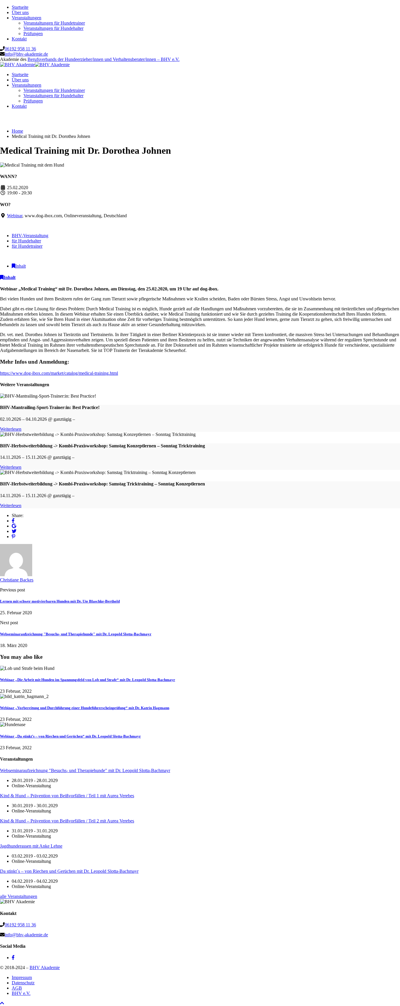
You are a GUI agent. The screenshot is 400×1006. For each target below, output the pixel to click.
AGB (17, 988)
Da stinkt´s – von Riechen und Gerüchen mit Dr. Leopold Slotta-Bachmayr (69, 871)
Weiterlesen (10, 429)
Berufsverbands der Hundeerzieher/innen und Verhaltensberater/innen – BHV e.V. (104, 59)
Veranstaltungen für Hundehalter (53, 28)
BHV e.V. (21, 993)
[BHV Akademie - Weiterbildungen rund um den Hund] (17, 64)
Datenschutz (23, 982)
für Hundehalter (26, 240)
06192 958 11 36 (20, 48)
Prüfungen (33, 33)
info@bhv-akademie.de (26, 54)
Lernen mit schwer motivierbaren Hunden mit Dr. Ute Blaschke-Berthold (60, 601)
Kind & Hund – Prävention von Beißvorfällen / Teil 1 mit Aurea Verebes (67, 795)
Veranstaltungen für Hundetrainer (54, 22)
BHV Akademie (45, 967)
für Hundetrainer (27, 246)
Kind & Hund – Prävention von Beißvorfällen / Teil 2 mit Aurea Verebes (67, 820)
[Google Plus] (14, 525)
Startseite (20, 7)
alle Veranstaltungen (18, 896)
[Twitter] (14, 531)
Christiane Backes (16, 579)
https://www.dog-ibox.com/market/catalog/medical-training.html (59, 373)
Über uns (20, 12)
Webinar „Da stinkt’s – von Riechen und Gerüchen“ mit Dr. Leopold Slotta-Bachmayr (70, 736)
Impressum (22, 977)
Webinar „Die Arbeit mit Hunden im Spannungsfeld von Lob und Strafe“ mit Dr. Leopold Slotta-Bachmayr (87, 679)
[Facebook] (13, 520)
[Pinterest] (13, 536)
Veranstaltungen (26, 17)
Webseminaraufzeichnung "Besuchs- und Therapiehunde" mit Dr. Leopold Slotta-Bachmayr (75, 634)
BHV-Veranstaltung (30, 235)
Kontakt (19, 38)
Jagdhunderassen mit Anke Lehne (31, 846)
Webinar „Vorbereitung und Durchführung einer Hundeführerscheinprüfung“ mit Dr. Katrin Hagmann (84, 708)
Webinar (14, 215)
